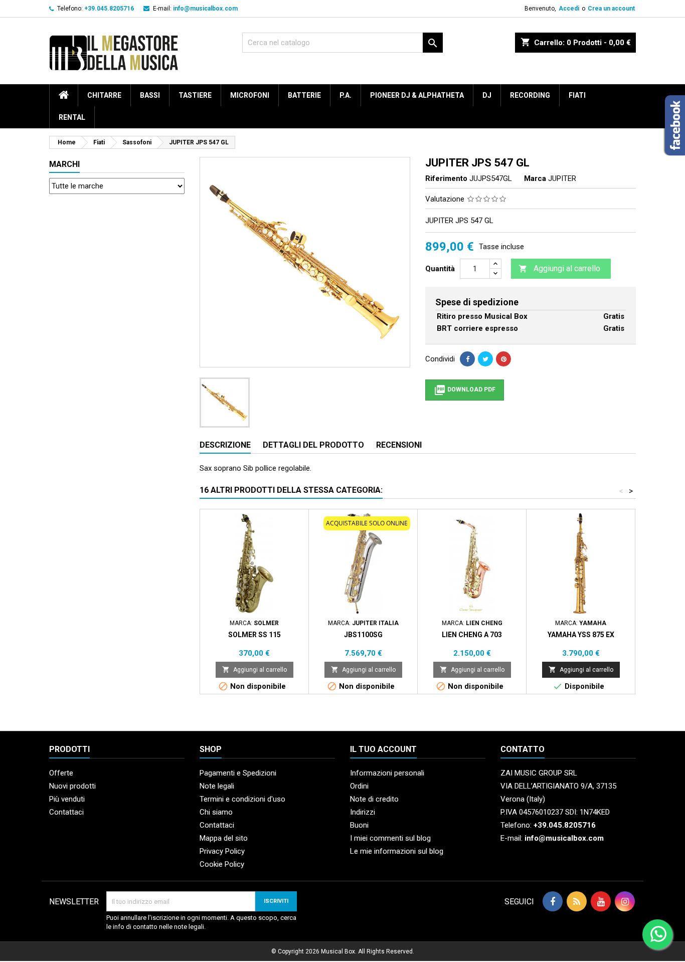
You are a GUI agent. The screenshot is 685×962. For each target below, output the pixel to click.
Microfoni (249, 95)
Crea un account (611, 8)
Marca (535, 178)
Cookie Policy (222, 864)
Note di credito (374, 799)
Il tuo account (383, 749)
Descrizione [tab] (225, 445)
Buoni (359, 825)
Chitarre (104, 95)
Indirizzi (362, 812)
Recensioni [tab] (399, 445)
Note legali (217, 786)
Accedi (569, 8)
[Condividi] (467, 358)
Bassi (150, 95)
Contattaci (66, 812)
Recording (530, 95)
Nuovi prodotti (72, 786)
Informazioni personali (387, 773)
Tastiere (195, 95)
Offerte (61, 773)
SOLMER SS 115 (254, 635)
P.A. (345, 95)
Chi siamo (216, 812)
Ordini (359, 786)
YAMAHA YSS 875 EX (581, 635)
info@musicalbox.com (205, 8)
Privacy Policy (222, 851)
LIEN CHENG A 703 (472, 635)
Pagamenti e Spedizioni (238, 773)
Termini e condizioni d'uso (242, 799)
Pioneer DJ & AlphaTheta (417, 95)
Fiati (577, 95)
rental (72, 117)
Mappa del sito (224, 838)
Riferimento (446, 178)
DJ (486, 95)
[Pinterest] (503, 358)
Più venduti (67, 799)
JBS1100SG (363, 635)
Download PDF (464, 390)
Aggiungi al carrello (559, 268)
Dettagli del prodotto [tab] (313, 445)
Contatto (522, 749)
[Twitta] (485, 358)
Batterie (304, 95)
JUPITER (562, 178)
